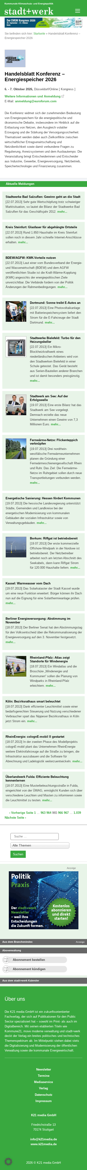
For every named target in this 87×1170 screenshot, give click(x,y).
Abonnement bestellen (29, 960)
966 (60, 812)
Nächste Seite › (15, 817)
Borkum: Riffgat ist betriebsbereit (53, 538)
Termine (43, 1075)
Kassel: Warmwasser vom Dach (28, 583)
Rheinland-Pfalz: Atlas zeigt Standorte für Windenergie (50, 659)
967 (66, 812)
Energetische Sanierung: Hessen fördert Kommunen (43, 498)
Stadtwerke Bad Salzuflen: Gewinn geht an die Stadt (43, 197)
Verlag (43, 1088)
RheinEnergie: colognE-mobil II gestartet (35, 736)
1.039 (77, 812)
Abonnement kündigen (29, 969)
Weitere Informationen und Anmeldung (33, 96)
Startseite (39, 33)
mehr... (62, 211)
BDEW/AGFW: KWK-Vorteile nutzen (31, 258)
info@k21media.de (43, 1139)
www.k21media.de (44, 1144)
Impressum (43, 1101)
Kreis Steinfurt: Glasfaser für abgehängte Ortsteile (41, 227)
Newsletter (43, 1069)
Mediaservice (43, 1082)
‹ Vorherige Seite (21, 812)
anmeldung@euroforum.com (36, 101)
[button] (8, 1161)
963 (43, 812)
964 (48, 812)
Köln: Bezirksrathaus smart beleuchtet (33, 701)
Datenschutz (43, 1094)
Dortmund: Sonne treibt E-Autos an (55, 303)
